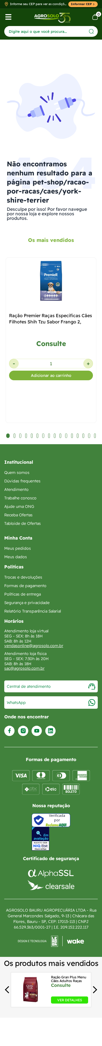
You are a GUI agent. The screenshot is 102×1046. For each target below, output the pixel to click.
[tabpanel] (51, 367)
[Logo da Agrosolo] (52, 17)
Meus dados (15, 556)
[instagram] (23, 731)
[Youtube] (36, 731)
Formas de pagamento (25, 585)
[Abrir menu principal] (8, 17)
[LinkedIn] (50, 731)
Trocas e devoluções (23, 577)
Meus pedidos (17, 548)
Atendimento (16, 489)
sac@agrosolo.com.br (24, 668)
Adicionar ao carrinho (51, 375)
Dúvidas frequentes (22, 481)
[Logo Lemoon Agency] (51, 941)
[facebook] (9, 731)
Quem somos (16, 472)
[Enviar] (91, 31)
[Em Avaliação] (40, 838)
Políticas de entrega (22, 594)
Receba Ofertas (18, 514)
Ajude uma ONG (19, 506)
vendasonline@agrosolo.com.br (33, 645)
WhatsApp (16, 702)
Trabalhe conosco (20, 498)
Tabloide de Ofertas (22, 523)
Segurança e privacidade (27, 602)
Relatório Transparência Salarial (32, 611)
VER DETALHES (69, 1000)
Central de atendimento (29, 686)
